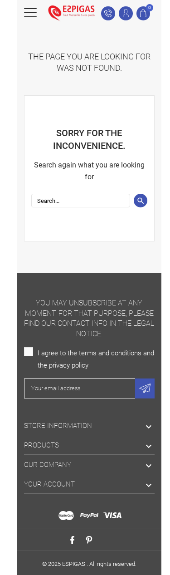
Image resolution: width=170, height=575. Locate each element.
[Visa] (112, 515)
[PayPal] (89, 515)
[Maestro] (66, 515)
